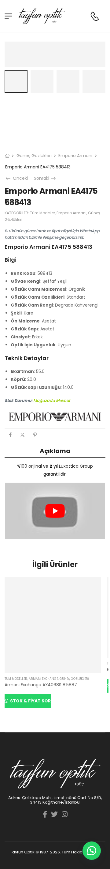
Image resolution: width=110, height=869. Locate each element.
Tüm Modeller (42, 212)
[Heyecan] (22, 435)
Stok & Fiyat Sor (30, 701)
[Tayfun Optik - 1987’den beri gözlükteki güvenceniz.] (41, 16)
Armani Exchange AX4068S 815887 (41, 685)
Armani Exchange (43, 678)
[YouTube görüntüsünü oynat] (55, 511)
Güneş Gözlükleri (34, 156)
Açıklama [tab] (55, 451)
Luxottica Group (76, 466)
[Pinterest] (35, 435)
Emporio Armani (75, 156)
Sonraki (45, 178)
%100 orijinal (29, 466)
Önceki (19, 178)
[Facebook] (10, 435)
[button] (91, 850)
